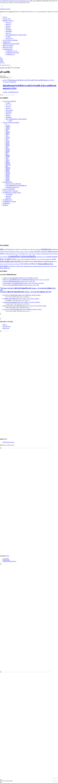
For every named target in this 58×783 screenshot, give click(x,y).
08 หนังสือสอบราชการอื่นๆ (9, 201)
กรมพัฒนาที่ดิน (43, 251)
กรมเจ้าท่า (14, 259)
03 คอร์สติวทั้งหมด (7, 182)
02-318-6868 (6, 558)
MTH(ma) (8, 168)
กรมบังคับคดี (17, 251)
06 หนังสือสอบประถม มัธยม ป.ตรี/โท (12, 192)
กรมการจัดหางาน (16, 249)
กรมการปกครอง (24, 249)
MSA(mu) (8, 167)
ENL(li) (7, 143)
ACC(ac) (8, 125)
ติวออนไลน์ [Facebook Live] (12, 187)
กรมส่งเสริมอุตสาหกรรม (41, 256)
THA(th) (8, 180)
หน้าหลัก (2, 67)
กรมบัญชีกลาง (21, 251)
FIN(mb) (8, 145)
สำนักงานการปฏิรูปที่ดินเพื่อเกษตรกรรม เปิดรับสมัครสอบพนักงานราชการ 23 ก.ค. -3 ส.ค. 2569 (26, 279)
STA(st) (7, 179)
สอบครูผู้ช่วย (9, 111)
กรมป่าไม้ (37, 251)
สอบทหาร (8, 115)
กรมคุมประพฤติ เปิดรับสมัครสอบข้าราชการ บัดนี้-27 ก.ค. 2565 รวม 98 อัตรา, (21, 302)
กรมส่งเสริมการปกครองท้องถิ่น (22, 256)
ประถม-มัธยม (9, 194)
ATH (7, 130)
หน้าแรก (5, 324)
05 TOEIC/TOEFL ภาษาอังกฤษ (10, 190)
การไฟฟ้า (8, 103)
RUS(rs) (7, 175)
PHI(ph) (7, 170)
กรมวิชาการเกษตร (28, 253)
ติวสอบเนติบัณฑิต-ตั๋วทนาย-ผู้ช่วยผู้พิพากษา (16, 185)
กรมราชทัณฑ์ (22, 253)
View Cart (2, 62)
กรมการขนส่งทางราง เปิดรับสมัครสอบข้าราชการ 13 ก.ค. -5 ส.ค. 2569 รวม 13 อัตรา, (23, 283)
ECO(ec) (8, 138)
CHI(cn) (7, 134)
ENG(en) (8, 142)
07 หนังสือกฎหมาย (7, 199)
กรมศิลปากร (34, 253)
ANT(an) (8, 127)
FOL (7, 147)
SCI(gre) (8, 176)
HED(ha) (8, 151)
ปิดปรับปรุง (5, 205)
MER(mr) (8, 163)
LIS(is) (7, 161)
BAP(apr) (8, 131)
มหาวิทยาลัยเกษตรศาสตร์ (48, 259)
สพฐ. (54, 259)
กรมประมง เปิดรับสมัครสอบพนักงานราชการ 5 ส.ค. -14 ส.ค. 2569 (19, 281)
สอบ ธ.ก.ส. (8, 108)
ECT (7, 139)
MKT (7, 166)
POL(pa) (8, 171)
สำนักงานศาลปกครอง (46, 266)
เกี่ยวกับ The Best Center (8, 442)
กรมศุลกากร (38, 253)
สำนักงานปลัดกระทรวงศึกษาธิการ (28, 264)
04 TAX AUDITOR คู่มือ (9, 189)
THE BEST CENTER (5, 9)
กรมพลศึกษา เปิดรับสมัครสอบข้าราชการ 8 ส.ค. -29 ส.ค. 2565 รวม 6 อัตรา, (21, 298)
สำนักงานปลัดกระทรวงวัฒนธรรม (13, 263)
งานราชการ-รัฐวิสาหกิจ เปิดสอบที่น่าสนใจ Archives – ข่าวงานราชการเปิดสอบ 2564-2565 (25, 292)
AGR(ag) (8, 126)
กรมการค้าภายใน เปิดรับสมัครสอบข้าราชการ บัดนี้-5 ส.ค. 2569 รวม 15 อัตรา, (22, 295)
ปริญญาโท (8, 198)
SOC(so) (8, 177)
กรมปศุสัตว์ (31, 251)
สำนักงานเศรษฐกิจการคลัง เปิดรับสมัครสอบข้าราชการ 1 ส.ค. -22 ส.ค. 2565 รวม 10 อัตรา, (25, 305)
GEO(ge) (8, 149)
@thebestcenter (6, 560)
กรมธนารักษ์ (11, 251)
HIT (7, 153)
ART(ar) (7, 129)
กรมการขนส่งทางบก (8, 249)
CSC (7, 135)
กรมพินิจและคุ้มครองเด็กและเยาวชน (12, 253)
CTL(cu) (8, 136)
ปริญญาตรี (8, 196)
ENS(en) (8, 144)
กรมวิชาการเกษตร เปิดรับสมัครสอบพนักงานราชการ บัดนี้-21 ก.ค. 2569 (20, 277)
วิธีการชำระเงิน (7, 326)
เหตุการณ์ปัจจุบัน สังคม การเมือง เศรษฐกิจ (16, 119)
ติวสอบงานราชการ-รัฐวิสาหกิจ (13, 183)
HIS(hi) (7, 152)
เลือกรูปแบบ (15, 92)
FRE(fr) (7, 148)
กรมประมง (26, 251)
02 (6, 124)
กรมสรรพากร (5, 256)
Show (1, 76)
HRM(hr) (8, 156)
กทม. (2, 249)
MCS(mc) (8, 162)
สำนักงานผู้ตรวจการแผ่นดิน (14, 266)
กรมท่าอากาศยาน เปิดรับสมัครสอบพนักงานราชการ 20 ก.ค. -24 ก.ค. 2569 (21, 285)
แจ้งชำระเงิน (6, 328)
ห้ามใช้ (10, 120)
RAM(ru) (8, 174)
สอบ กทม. (8, 106)
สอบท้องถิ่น (8, 117)
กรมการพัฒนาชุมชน (31, 249)
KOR (7, 158)
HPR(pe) (8, 154)
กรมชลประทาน (46, 249)
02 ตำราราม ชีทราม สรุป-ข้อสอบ (11, 122)
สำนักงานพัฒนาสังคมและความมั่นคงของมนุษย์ (30, 266)
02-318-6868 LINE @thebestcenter (8, 0)
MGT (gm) (8, 165)
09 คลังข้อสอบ (6, 203)
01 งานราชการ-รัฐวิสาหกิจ (9, 82)
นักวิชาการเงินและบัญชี (39, 259)
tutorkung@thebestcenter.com (22, 0)
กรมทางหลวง (55, 249)
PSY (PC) (8, 172)
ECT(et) (7, 140)
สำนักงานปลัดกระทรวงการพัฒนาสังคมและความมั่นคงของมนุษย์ (37, 261)
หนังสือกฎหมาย (7, 268)
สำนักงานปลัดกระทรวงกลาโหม (10, 261)
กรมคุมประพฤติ (38, 249)
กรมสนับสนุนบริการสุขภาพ (47, 253)
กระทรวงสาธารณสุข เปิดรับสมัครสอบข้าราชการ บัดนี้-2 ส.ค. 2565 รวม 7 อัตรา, (22, 309)
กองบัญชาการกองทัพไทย (30, 259)
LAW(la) (8, 160)
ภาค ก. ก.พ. (8, 104)
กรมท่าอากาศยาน (4, 251)
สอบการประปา (9, 110)
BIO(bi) (7, 133)
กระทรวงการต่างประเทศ (21, 259)
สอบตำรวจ (8, 113)
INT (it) (7, 157)
